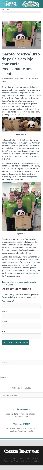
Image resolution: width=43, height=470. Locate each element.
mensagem (18, 282)
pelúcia (33, 282)
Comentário (8, 301)
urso (11, 285)
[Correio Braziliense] (12, 3)
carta (6, 282)
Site (3, 331)
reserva (5, 285)
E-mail (5, 321)
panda (26, 282)
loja (11, 282)
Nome (5, 311)
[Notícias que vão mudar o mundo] (31, 4)
